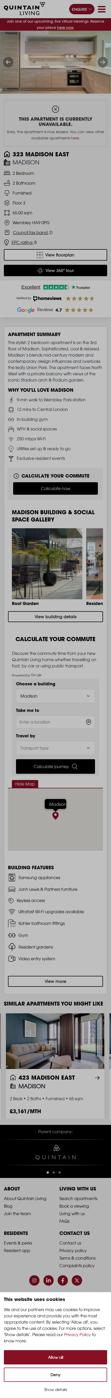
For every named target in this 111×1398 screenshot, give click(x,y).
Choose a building (35, 684)
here (75, 138)
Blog (8, 1206)
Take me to (27, 710)
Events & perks (18, 1243)
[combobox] (55, 722)
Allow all (55, 1357)
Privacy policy (73, 1250)
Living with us (72, 1213)
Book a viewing (74, 1206)
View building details (56, 616)
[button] (48, 1172)
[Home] (24, 9)
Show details (55, 1389)
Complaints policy (77, 1265)
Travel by (25, 736)
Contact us (70, 1243)
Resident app (17, 1250)
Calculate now (55, 488)
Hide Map (25, 784)
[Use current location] (88, 722)
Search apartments (78, 1198)
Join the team (17, 1213)
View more (55, 981)
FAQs (64, 1221)
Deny (55, 1374)
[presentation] (8, 62)
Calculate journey (51, 766)
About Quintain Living (25, 1198)
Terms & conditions (77, 1258)
